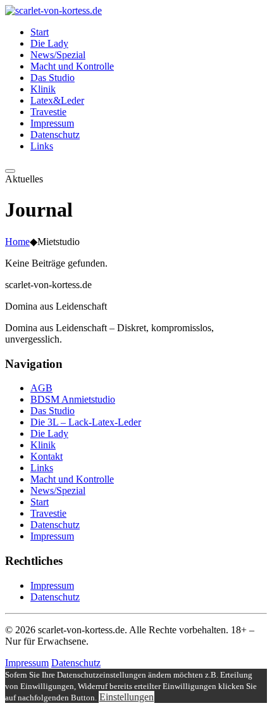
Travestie (48, 513)
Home (17, 241)
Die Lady (49, 433)
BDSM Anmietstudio (72, 399)
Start (39, 501)
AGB (41, 387)
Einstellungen (126, 697)
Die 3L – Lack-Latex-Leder (85, 422)
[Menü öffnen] (10, 171)
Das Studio (52, 410)
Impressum (52, 536)
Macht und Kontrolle (72, 479)
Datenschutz (55, 524)
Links (41, 467)
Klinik (43, 444)
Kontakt (46, 456)
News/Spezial (57, 490)
